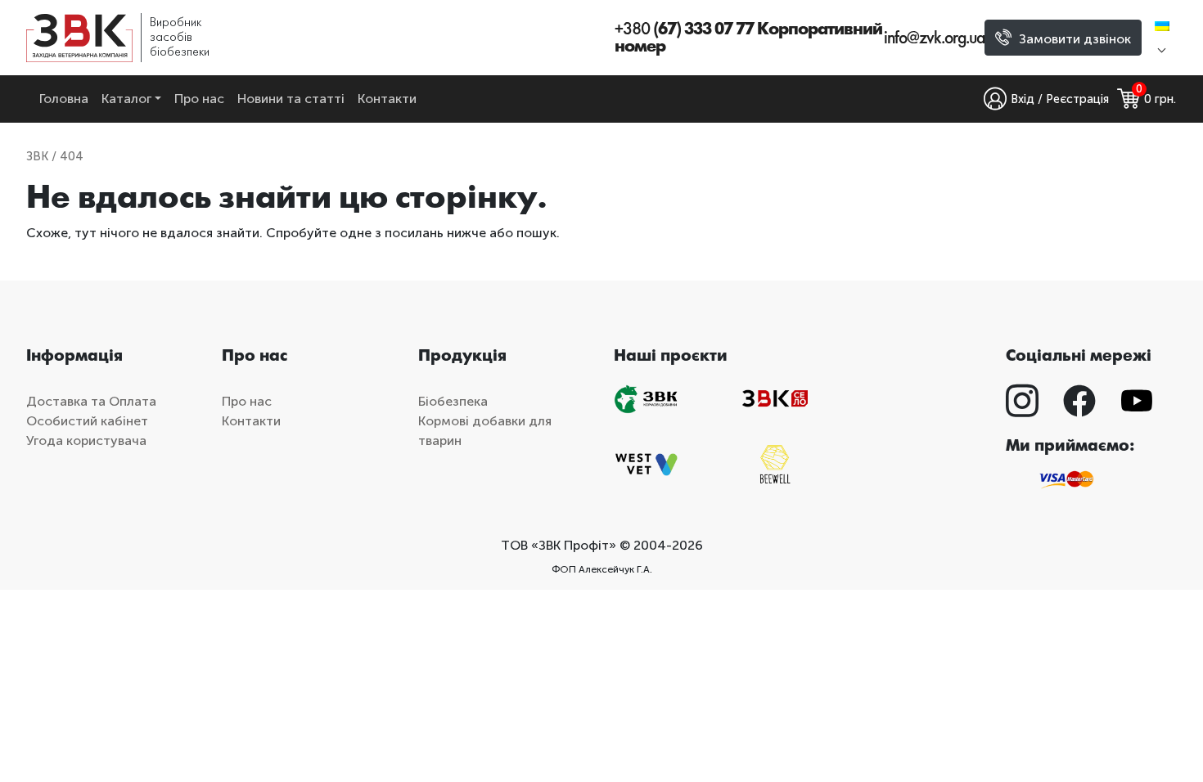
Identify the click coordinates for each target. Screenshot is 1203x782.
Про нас (199, 98)
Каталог (126, 98)
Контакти (387, 98)
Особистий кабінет (87, 421)
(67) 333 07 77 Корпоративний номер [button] (748, 37)
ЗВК (37, 156)
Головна (63, 98)
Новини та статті (291, 98)
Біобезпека (453, 401)
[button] (1166, 37)
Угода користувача (86, 440)
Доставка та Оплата (91, 401)
